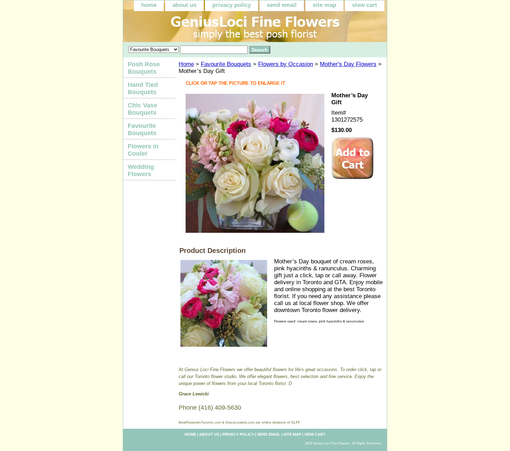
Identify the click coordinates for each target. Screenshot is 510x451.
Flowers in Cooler (143, 150)
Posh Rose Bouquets (144, 68)
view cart (364, 5)
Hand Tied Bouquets (143, 88)
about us (184, 5)
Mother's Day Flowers (348, 64)
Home (186, 64)
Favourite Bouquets (226, 64)
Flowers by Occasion (285, 64)
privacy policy (231, 5)
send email (282, 5)
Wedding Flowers (141, 170)
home (148, 5)
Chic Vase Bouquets (142, 109)
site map (324, 5)
